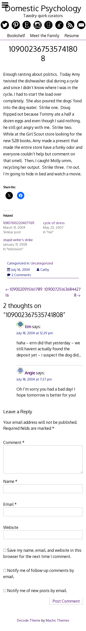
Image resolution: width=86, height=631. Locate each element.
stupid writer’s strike (18, 240)
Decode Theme (28, 620)
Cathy (44, 270)
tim (28, 326)
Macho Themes (57, 620)
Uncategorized (42, 263)
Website (10, 527)
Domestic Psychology (43, 8)
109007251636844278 (62, 292)
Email (10, 504)
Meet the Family (44, 35)
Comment (14, 442)
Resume (71, 35)
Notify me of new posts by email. (37, 590)
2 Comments (21, 275)
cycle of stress (54, 223)
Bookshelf (16, 35)
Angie (30, 372)
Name (10, 481)
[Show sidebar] (5, 5)
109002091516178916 (23, 292)
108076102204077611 (18, 223)
